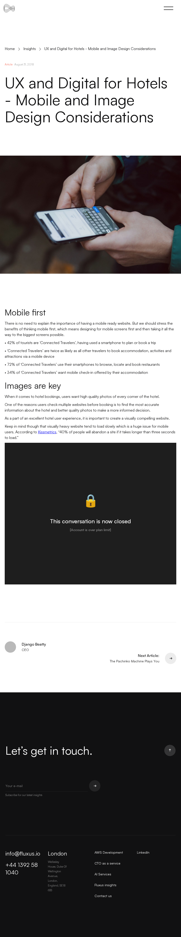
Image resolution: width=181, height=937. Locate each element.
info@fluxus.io (22, 853)
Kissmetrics (47, 432)
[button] (168, 8)
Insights (29, 48)
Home (10, 48)
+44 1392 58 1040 (21, 868)
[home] (9, 8)
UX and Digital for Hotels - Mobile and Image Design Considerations (100, 48)
